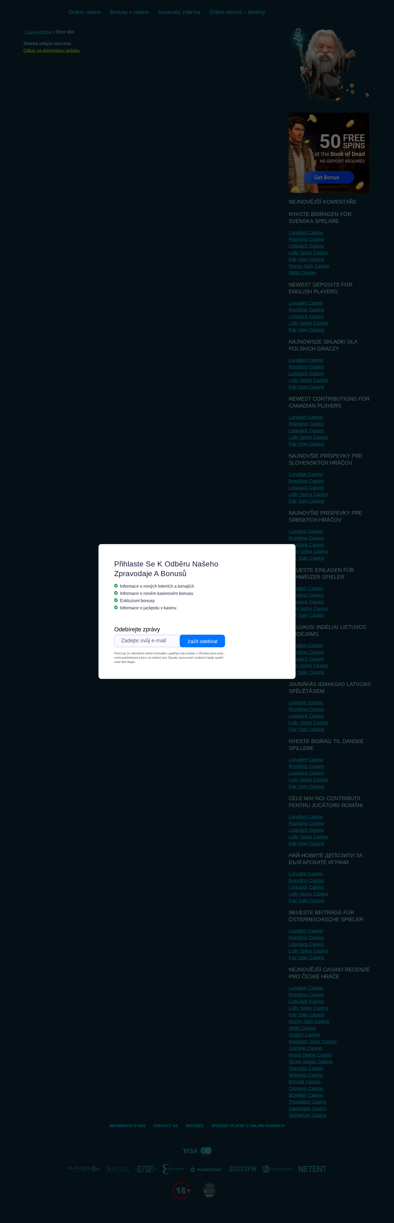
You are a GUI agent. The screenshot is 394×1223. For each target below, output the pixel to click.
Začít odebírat (202, 641)
